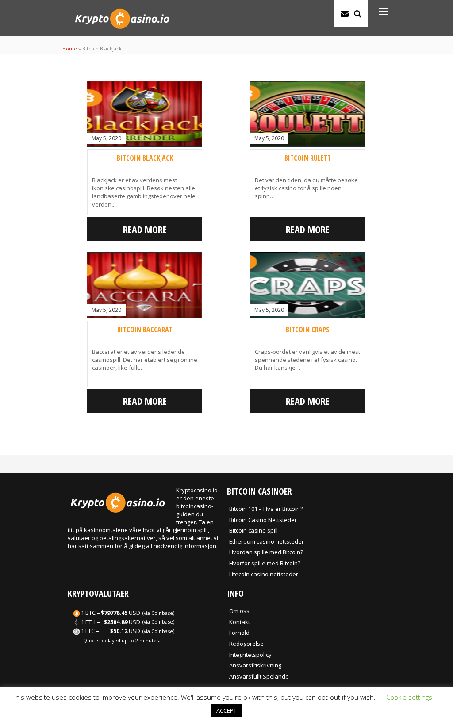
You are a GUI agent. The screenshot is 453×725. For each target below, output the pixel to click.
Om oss (239, 611)
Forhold (239, 633)
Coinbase (162, 613)
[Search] (357, 13)
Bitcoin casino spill (253, 530)
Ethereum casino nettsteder (266, 541)
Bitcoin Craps (308, 329)
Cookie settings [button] (409, 697)
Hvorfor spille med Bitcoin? (264, 563)
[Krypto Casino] (122, 31)
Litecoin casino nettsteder (263, 574)
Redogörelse (246, 644)
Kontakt (239, 622)
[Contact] (345, 13)
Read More (145, 229)
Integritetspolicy (250, 655)
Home (69, 48)
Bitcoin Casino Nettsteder (263, 520)
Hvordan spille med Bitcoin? (266, 552)
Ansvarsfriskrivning (255, 665)
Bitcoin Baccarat (144, 329)
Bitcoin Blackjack (145, 158)
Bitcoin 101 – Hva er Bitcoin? (266, 509)
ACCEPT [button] (226, 710)
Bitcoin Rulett (307, 158)
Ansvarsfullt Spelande (259, 676)
